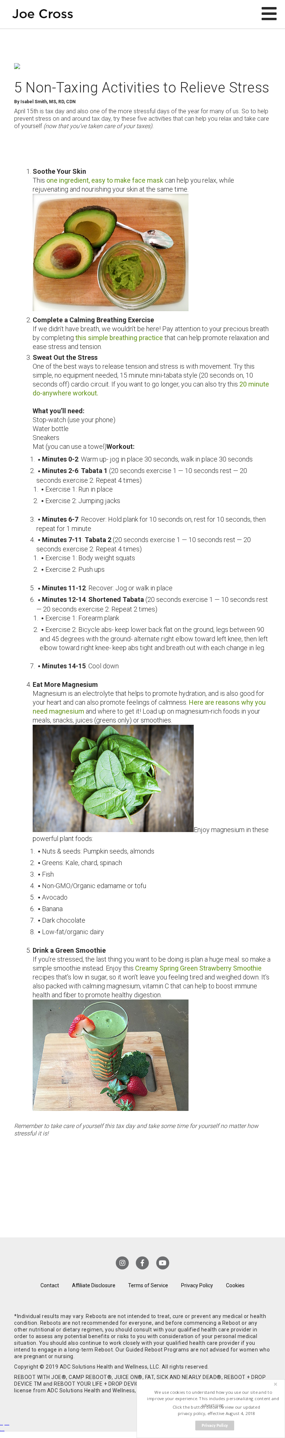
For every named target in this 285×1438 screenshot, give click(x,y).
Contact (49, 1285)
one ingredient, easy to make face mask (104, 180)
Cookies (235, 1285)
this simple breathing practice (119, 338)
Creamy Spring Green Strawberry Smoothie (198, 968)
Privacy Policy (197, 1285)
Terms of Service (148, 1285)
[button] (213, 1399)
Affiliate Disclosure (93, 1285)
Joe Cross (42, 14)
